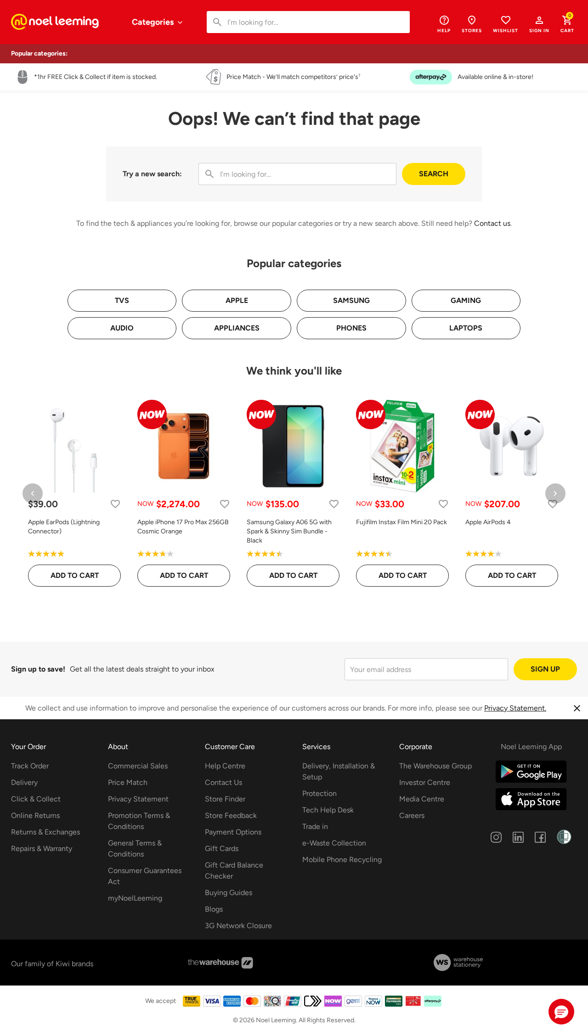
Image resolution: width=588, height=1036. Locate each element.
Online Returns (35, 815)
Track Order (30, 766)
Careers (411, 815)
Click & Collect (36, 799)
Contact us (492, 223)
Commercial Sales (138, 766)
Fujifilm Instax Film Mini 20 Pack (401, 522)
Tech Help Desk (328, 810)
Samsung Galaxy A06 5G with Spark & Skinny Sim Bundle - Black (289, 531)
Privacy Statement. (515, 708)
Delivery (24, 782)
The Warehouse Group (435, 766)
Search (433, 173)
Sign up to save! (38, 669)
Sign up (545, 669)
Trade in (315, 826)
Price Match (127, 782)
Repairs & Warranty (41, 848)
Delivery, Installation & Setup (338, 771)
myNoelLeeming (135, 898)
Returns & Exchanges (45, 832)
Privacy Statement (138, 799)
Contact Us (223, 782)
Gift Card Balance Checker (234, 870)
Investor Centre (424, 782)
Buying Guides (228, 892)
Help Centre (225, 766)
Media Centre (421, 799)
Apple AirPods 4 (488, 522)
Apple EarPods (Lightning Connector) (64, 526)
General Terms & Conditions (135, 848)
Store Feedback (231, 815)
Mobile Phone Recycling (342, 859)
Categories (153, 22)
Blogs (214, 909)
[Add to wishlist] (115, 504)
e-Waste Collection (334, 843)
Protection (319, 793)
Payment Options (233, 832)
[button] (539, 24)
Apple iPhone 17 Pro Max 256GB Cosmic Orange (183, 526)
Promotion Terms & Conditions (139, 821)
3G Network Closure (238, 925)
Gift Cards (221, 848)
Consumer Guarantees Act (144, 876)
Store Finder (225, 799)
